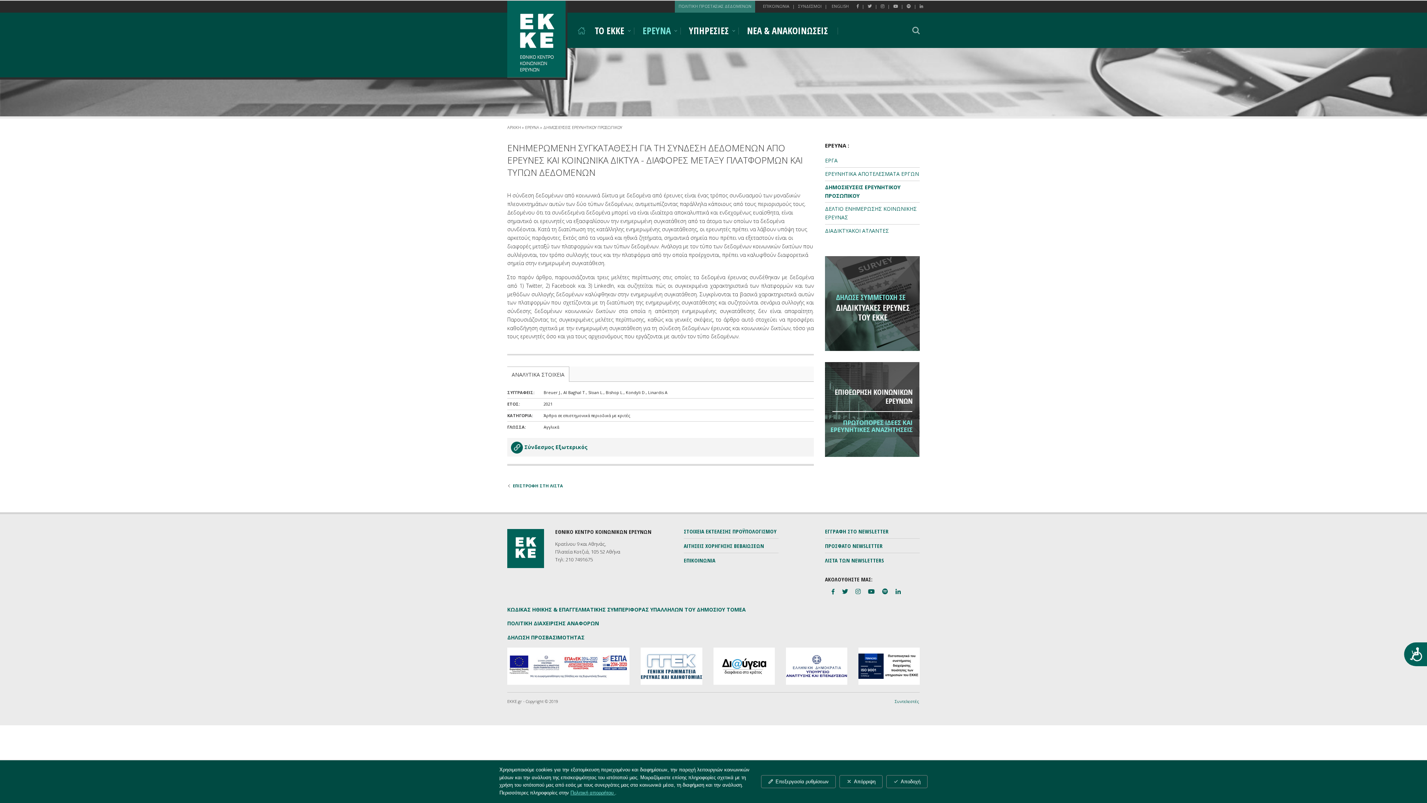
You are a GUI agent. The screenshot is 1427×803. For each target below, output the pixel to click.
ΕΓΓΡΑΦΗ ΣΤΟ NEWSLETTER (857, 531)
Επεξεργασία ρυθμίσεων (802, 781)
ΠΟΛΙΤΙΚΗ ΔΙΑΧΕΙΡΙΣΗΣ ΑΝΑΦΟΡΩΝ (553, 623)
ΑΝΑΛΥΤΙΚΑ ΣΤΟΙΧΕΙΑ (538, 374)
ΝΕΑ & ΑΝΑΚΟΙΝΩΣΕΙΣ (787, 30)
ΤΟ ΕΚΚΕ (609, 30)
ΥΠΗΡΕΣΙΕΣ (709, 30)
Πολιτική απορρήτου (592, 793)
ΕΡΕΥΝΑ (657, 30)
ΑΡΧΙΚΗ (514, 127)
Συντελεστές (907, 701)
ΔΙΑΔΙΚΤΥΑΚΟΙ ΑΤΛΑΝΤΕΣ (857, 230)
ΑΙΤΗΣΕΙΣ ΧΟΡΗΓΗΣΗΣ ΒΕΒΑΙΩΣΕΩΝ (724, 545)
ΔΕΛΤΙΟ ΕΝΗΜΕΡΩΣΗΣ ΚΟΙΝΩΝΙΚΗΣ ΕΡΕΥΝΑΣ (871, 213)
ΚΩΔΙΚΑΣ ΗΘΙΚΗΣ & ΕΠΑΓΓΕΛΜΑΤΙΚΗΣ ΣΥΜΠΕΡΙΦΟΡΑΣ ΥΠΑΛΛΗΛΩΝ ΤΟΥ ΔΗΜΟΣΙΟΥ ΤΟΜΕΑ (626, 609)
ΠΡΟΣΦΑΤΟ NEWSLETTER (854, 545)
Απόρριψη (865, 781)
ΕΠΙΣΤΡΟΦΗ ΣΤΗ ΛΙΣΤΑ (538, 485)
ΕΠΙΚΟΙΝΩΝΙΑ (776, 6)
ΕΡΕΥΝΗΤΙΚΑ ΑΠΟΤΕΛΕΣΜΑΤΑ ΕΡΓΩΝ (872, 173)
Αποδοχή (910, 781)
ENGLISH (840, 6)
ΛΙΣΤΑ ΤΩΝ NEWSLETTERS (854, 560)
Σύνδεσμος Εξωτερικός (556, 447)
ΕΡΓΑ (831, 160)
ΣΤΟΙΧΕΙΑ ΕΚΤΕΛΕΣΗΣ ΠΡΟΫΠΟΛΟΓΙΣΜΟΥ (730, 531)
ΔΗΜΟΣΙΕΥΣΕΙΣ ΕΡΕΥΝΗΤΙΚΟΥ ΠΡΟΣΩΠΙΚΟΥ (582, 127)
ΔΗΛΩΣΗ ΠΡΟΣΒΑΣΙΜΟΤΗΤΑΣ (546, 637)
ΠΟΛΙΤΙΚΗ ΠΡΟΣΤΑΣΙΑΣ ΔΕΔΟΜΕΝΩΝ (715, 6)
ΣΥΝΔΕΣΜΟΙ (810, 6)
